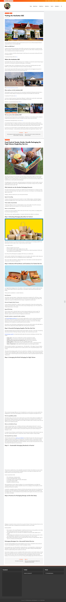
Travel (52, 6)
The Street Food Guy (29, 600)
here (16, 56)
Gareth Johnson (8, 17)
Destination (57, 6)
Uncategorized (7, 139)
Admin (6, 146)
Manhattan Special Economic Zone (12, 87)
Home (31, 6)
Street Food (35, 6)
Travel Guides (7, 13)
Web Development (34, 600)
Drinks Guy (46, 6)
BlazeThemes (43, 600)
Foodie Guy (41, 6)
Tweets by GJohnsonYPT (28, 573)
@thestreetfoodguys (50, 573)
